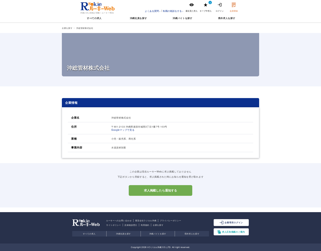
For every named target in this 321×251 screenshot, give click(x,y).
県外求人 (223, 18)
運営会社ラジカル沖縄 (145, 220)
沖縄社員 (135, 18)
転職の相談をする (172, 11)
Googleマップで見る (122, 129)
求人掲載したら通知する (160, 190)
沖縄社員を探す (123, 233)
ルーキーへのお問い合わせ (119, 220)
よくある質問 (152, 11)
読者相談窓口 (131, 225)
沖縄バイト (179, 18)
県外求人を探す (192, 233)
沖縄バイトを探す (157, 233)
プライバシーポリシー (170, 220)
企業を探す (158, 225)
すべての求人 (94, 18)
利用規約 (145, 225)
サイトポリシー (113, 225)
